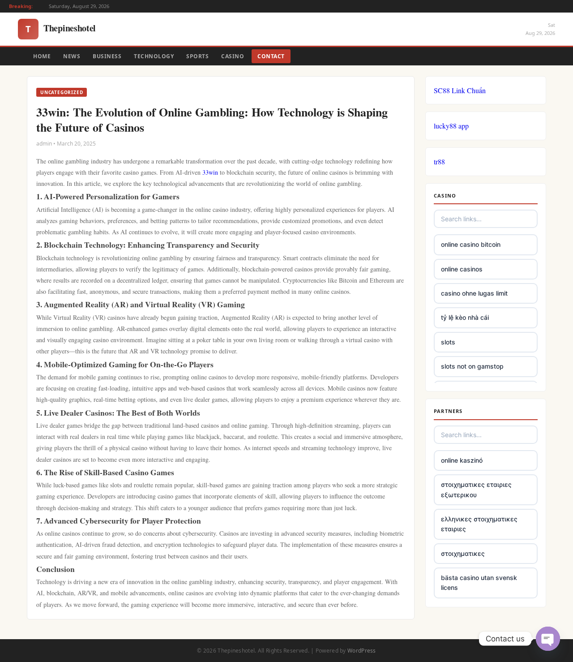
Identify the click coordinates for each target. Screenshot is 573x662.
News (71, 56)
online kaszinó (462, 460)
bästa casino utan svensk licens (479, 582)
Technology (154, 56)
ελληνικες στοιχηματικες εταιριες (479, 524)
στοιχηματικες (463, 553)
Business (107, 56)
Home (42, 56)
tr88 (439, 161)
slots (448, 342)
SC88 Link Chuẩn (460, 90)
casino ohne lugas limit (474, 293)
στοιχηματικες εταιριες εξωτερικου (476, 489)
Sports (197, 56)
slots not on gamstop (472, 366)
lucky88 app (451, 125)
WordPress (361, 650)
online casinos (462, 269)
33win (210, 172)
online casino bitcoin (470, 244)
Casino (232, 56)
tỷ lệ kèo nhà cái (465, 317)
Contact (271, 56)
